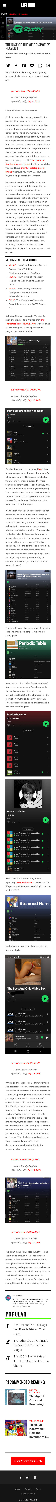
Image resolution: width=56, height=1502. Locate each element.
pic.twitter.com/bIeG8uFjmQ (25, 1063)
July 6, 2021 (34, 101)
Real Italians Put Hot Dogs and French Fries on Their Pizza (30, 1329)
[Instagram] (48, 65)
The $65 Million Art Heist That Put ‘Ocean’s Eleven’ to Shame (31, 1361)
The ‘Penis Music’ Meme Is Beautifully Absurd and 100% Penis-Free (27, 304)
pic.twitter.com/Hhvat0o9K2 (25, 91)
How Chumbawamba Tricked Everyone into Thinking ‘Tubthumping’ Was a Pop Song (27, 269)
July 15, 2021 (34, 1073)
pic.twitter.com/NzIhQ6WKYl (25, 1159)
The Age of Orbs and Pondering (36, 1400)
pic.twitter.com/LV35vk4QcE (25, 1232)
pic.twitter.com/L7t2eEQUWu (26, 389)
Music (4, 14)
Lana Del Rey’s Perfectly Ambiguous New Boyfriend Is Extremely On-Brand (25, 292)
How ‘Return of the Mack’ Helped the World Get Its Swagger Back (26, 280)
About (17, 1489)
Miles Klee (12, 14)
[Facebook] (16, 65)
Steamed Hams (24, 882)
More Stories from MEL (28, 1461)
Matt (40, 469)
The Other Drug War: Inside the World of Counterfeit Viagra (31, 1345)
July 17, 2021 (34, 1242)
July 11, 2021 (34, 400)
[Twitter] (8, 65)
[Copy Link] (40, 65)
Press (38, 1489)
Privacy (28, 1489)
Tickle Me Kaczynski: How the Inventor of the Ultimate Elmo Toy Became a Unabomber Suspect (39, 1431)
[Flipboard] (24, 65)
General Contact (28, 1494)
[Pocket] (32, 65)
